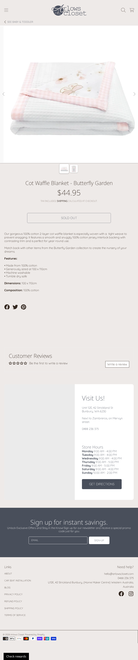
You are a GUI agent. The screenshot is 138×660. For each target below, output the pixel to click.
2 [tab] (71, 153)
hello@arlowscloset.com (119, 573)
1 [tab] (66, 153)
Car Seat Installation (17, 580)
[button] (6, 10)
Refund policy (13, 601)
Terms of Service (15, 615)
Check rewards (16, 656)
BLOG (7, 587)
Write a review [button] (117, 364)
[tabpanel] (69, 94)
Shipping (62, 201)
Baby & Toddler (20, 21)
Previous (4, 94)
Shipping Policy (13, 608)
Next (134, 94)
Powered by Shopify (35, 634)
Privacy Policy (13, 594)
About (8, 573)
